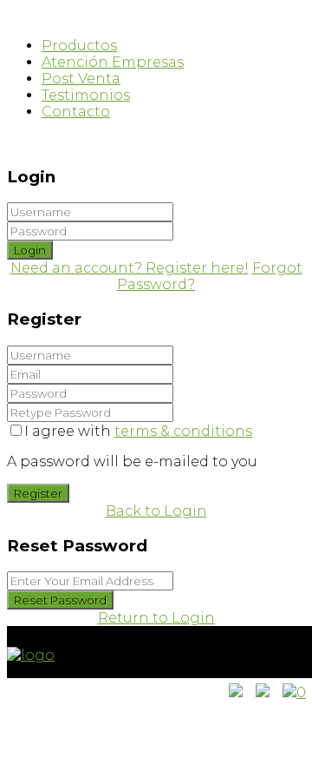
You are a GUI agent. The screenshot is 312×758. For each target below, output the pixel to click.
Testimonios (86, 95)
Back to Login (156, 511)
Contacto (76, 111)
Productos (79, 45)
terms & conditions (183, 431)
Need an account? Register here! (129, 268)
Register (38, 493)
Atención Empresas (113, 62)
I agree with (138, 431)
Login (30, 250)
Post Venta (81, 78)
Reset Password (60, 600)
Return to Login (156, 618)
